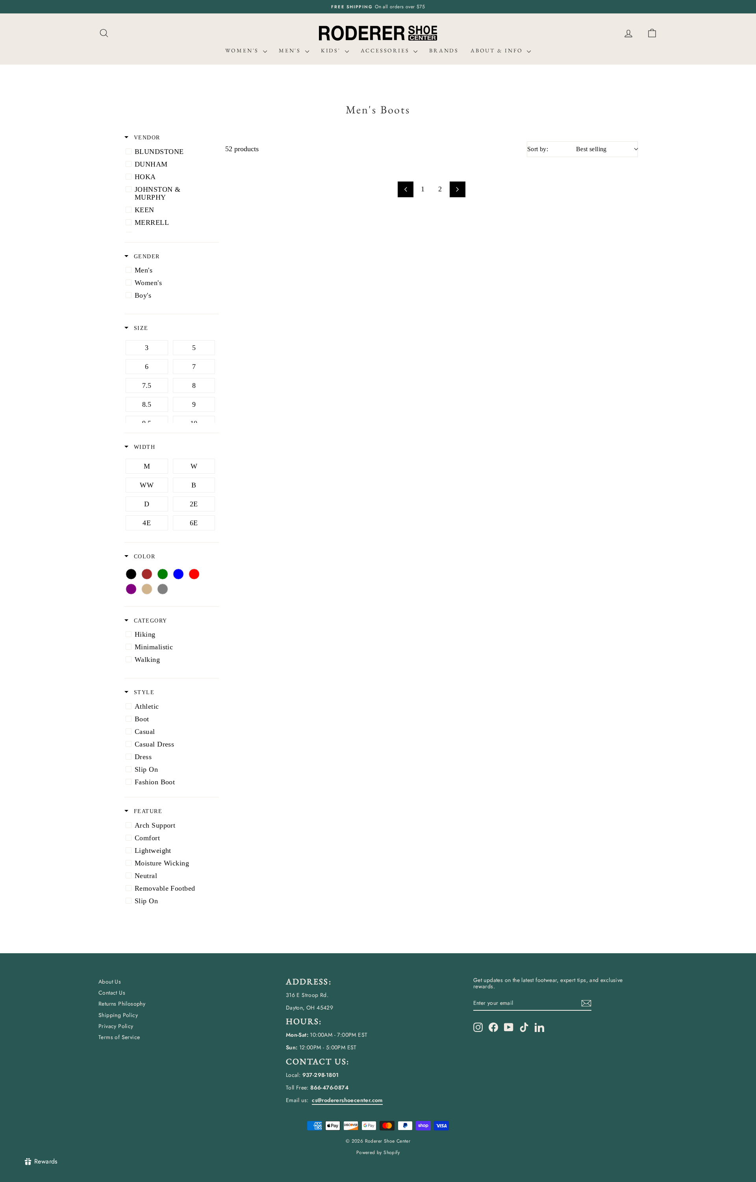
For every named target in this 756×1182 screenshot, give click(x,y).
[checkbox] (170, 152)
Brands (444, 50)
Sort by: (567, 149)
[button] (652, 33)
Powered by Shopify (378, 1152)
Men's (291, 50)
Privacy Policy (115, 1026)
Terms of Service (119, 1037)
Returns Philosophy (121, 1004)
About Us (109, 982)
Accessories (386, 50)
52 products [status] (242, 149)
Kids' (332, 50)
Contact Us (111, 993)
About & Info (498, 50)
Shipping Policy (118, 1015)
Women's (243, 50)
